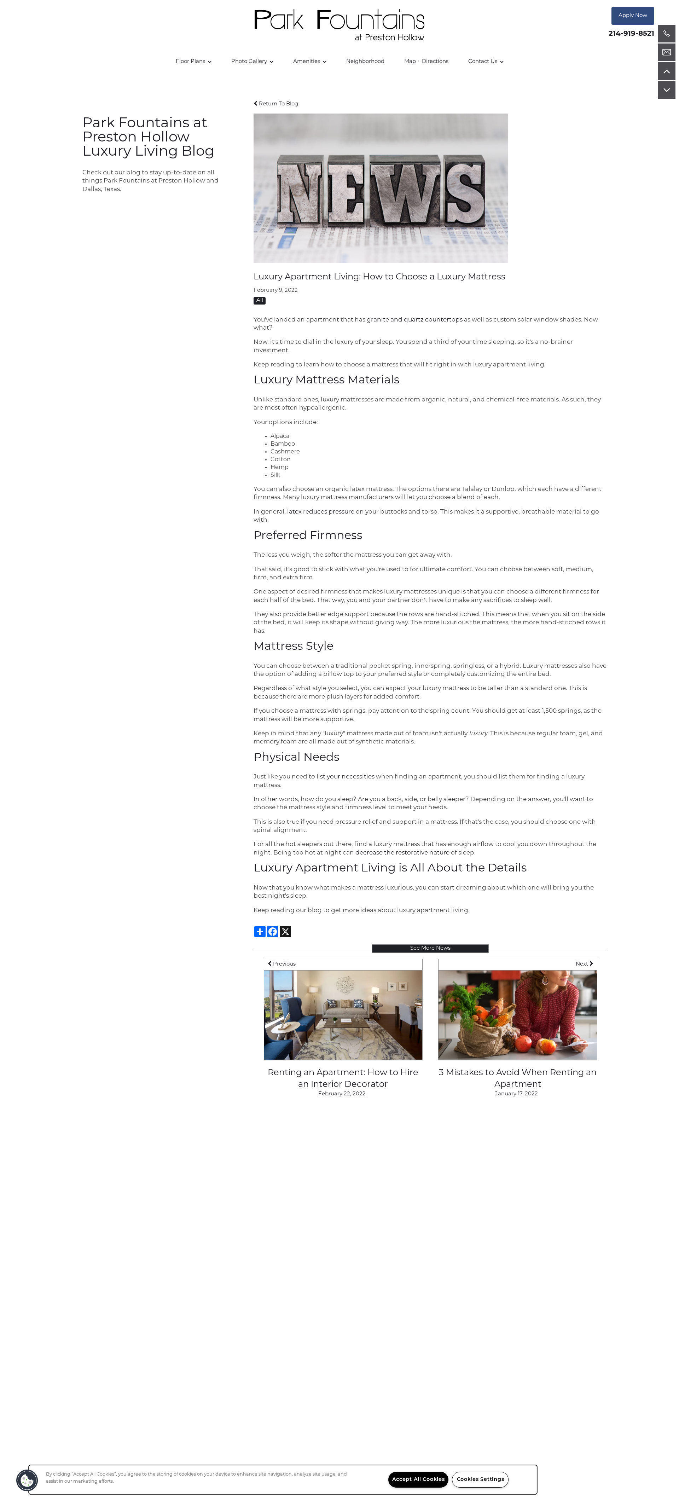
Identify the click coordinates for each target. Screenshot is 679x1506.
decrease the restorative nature (402, 853)
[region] (283, 1480)
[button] (632, 16)
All (259, 300)
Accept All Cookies (418, 1479)
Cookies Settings (480, 1479)
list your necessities (346, 777)
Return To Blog (277, 104)
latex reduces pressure (320, 512)
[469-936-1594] (666, 33)
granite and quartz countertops (415, 320)
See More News (430, 948)
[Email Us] (666, 52)
